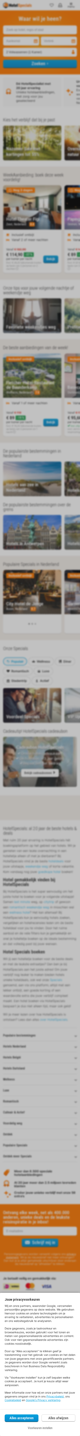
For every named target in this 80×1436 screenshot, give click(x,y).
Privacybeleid (55, 1396)
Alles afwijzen (58, 1418)
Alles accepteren (22, 1418)
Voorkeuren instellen (40, 1428)
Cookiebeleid (13, 1400)
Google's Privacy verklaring (43, 1400)
